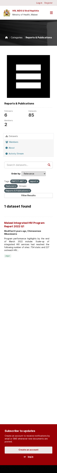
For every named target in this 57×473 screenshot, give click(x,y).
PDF (8, 256)
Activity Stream (16, 153)
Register (48, 3)
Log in (39, 3)
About (11, 148)
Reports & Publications (39, 37)
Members (13, 142)
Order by (15, 173)
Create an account (28, 449)
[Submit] (49, 165)
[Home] (6, 37)
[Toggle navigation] (51, 13)
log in (30, 456)
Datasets (13, 136)
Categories (17, 37)
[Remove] (25, 182)
